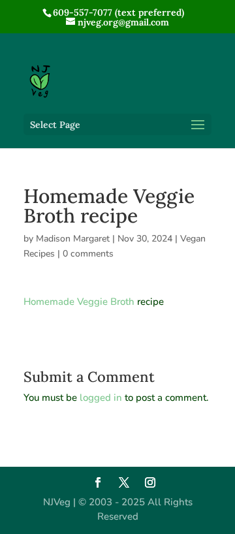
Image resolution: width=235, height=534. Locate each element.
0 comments (88, 253)
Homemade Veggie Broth (79, 301)
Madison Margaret (73, 238)
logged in (101, 397)
